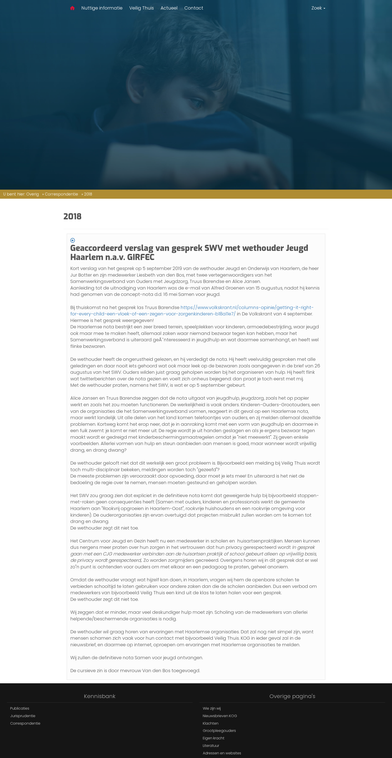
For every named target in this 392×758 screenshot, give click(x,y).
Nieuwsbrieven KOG (220, 715)
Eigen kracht (213, 738)
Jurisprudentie (22, 715)
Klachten (210, 723)
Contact (193, 8)
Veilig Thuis (141, 8)
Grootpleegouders (219, 730)
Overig (32, 194)
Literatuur (211, 745)
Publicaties (19, 708)
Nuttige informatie (101, 8)
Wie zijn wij (212, 708)
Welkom (72, 8)
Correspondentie (61, 194)
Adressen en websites (222, 753)
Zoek (317, 8)
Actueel (169, 8)
